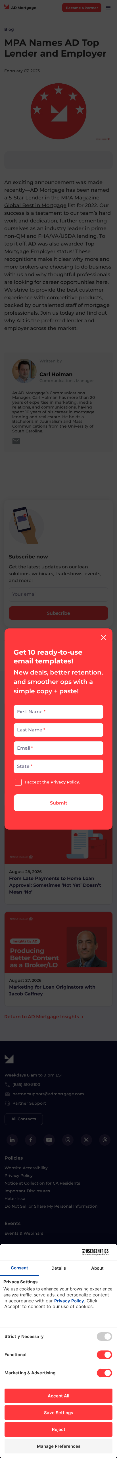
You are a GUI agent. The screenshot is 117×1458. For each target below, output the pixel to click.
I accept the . (52, 782)
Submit (58, 803)
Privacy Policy (65, 782)
